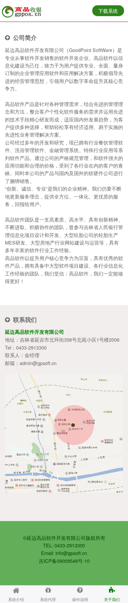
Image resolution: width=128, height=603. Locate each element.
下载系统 (108, 10)
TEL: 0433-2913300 (64, 545)
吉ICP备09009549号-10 (64, 560)
